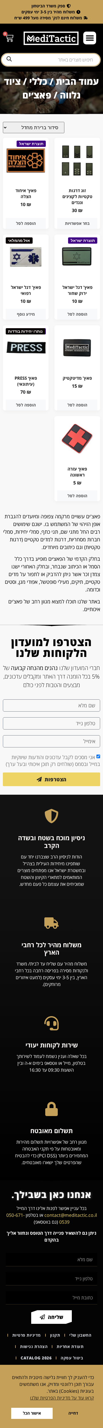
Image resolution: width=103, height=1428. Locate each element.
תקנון (55, 1335)
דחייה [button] (73, 1413)
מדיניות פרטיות (26, 1335)
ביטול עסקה (72, 1358)
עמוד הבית (77, 81)
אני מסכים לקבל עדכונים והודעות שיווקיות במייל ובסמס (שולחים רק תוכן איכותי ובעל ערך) (53, 760)
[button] (89, 38)
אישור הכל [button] (32, 1413)
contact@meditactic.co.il (70, 1215)
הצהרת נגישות (33, 1346)
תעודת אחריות (70, 1346)
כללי (38, 81)
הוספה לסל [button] (26, 223)
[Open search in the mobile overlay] (51, 59)
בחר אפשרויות (77, 223)
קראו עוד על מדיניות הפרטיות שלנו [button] (62, 1398)
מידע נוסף (26, 314)
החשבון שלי (80, 1335)
